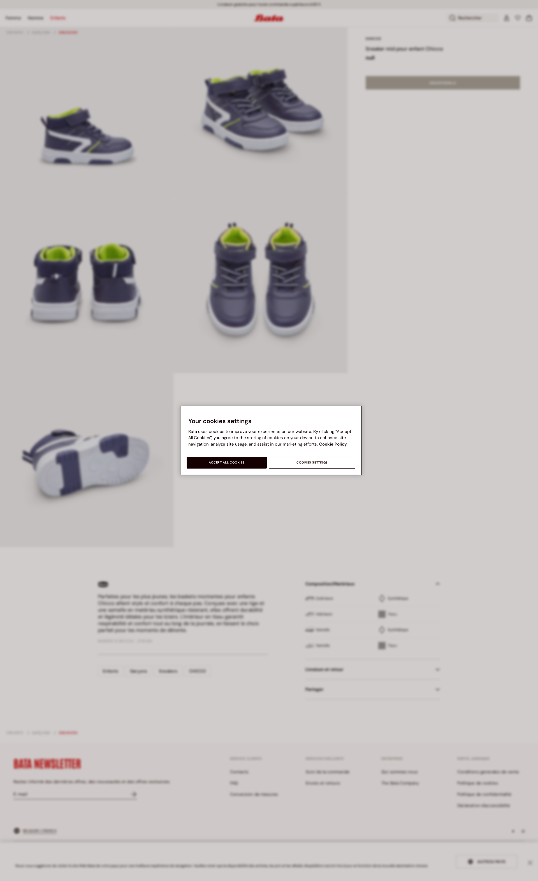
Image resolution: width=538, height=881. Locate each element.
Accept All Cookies (227, 462)
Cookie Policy (333, 444)
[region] (271, 440)
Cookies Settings (312, 462)
